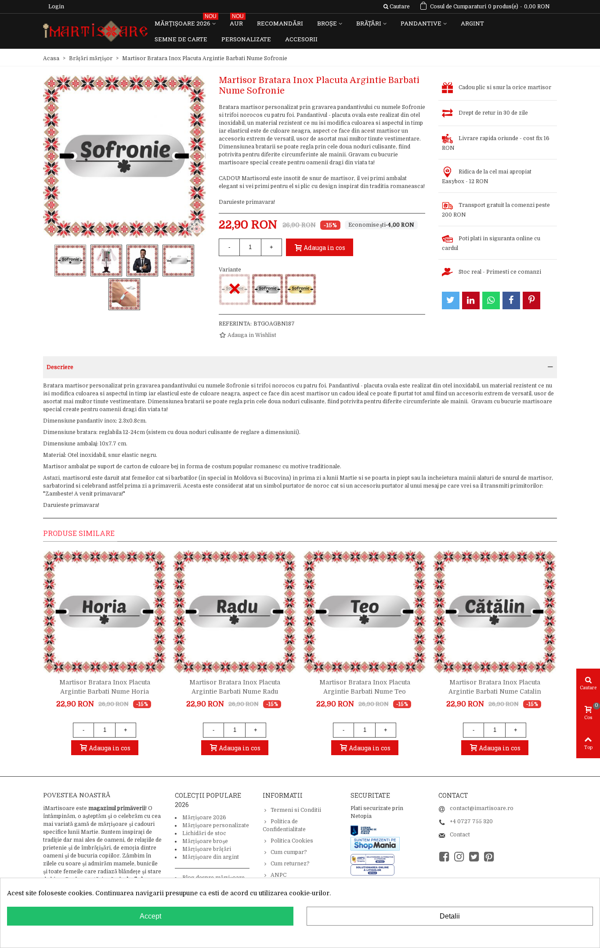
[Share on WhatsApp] (491, 300)
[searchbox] (396, 6)
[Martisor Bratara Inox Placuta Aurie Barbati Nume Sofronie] (300, 289)
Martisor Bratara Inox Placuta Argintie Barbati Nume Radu (234, 687)
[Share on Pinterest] (531, 300)
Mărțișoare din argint (210, 857)
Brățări (368, 23)
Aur (237, 21)
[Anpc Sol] (372, 870)
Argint (472, 23)
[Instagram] (459, 856)
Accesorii (301, 39)
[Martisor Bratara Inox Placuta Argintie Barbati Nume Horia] (104, 611)
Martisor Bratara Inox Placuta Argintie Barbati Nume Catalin (494, 687)
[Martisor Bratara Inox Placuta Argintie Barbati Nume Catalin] (494, 611)
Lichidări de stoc (204, 833)
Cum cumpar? (289, 852)
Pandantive (421, 23)
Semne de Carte (181, 39)
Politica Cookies (292, 841)
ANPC (278, 875)
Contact (460, 835)
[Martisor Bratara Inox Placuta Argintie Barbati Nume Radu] (234, 611)
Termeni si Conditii (296, 810)
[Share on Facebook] (511, 300)
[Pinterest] (489, 856)
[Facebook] (444, 856)
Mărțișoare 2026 (186, 21)
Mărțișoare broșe (205, 841)
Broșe (327, 23)
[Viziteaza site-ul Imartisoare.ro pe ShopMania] (375, 843)
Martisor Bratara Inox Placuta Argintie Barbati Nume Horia (104, 687)
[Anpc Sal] (375, 859)
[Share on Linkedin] (471, 300)
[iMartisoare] (95, 31)
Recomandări (280, 23)
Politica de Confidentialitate (284, 825)
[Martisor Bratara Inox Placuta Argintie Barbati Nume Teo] (364, 611)
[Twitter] (474, 856)
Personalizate (246, 39)
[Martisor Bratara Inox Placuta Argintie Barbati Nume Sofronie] (267, 289)
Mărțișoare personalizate (215, 825)
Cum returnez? (290, 864)
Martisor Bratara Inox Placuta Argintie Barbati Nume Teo (364, 687)
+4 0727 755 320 (471, 821)
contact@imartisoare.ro (481, 808)
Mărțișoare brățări (206, 849)
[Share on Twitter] (450, 300)
